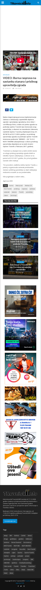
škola (11, 573)
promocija (7, 559)
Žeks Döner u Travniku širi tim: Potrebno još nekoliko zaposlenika (20, 267)
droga (6, 539)
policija (13, 556)
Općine (6, 556)
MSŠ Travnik (7, 546)
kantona (6, 542)
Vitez (17, 570)
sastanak (6, 192)
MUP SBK (17, 546)
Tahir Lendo (7, 566)
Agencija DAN (20, 583)
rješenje (32, 189)
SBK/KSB (6, 563)
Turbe (6, 570)
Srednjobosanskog (25, 563)
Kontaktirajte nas (10, 521)
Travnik (21, 192)
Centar (23, 535)
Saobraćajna (16, 559)
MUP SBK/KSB (26, 546)
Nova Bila (22, 549)
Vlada (23, 570)
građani (21, 539)
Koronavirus (27, 542)
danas (30, 535)
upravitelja (29, 192)
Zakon (6, 195)
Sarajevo (25, 559)
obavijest (7, 553)
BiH (11, 535)
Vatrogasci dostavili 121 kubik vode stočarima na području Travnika (20, 241)
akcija (5, 535)
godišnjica (13, 539)
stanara (14, 192)
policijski (20, 556)
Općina (20, 553)
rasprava (24, 189)
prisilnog (16, 189)
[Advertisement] (20, 27)
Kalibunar (29, 539)
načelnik (6, 549)
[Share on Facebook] (7, 110)
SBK (32, 559)
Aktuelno (6, 75)
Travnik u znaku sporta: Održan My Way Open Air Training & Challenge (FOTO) (20, 216)
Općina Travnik (29, 553)
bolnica (16, 535)
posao (27, 556)
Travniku (23, 566)
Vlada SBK (30, 570)
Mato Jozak (19, 185)
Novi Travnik (7, 189)
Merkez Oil (28, 185)
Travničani (31, 566)
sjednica (14, 563)
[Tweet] (12, 110)
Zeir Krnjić (13, 195)
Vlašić (5, 573)
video (12, 570)
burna (11, 185)
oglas (13, 553)
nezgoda (14, 549)
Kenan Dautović (16, 542)
